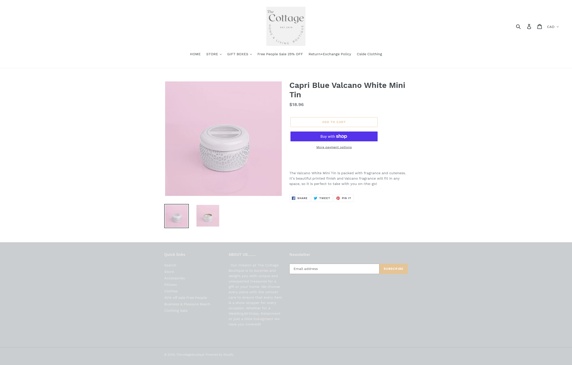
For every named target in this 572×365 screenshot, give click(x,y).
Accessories (174, 278)
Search (170, 265)
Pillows (170, 284)
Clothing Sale (175, 310)
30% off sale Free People (185, 297)
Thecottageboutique (190, 354)
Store (169, 272)
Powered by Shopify (220, 354)
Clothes (171, 291)
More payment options (334, 147)
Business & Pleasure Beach (187, 304)
